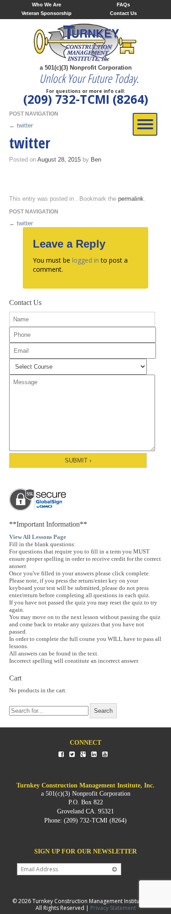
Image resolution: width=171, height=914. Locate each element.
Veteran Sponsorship (46, 13)
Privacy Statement (113, 908)
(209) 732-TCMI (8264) (85, 99)
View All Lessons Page (37, 536)
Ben (96, 159)
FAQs (123, 4)
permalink (131, 198)
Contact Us (123, 13)
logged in (85, 260)
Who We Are (46, 4)
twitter (21, 125)
